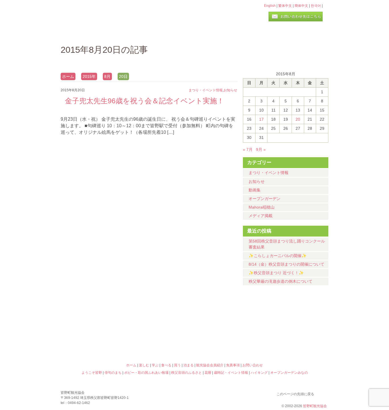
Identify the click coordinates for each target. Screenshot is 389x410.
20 (298, 119)
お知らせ (257, 181)
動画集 (255, 190)
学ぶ (168, 33)
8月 (107, 76)
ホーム (80, 33)
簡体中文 (301, 6)
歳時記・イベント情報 (295, 315)
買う (259, 33)
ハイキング (228, 340)
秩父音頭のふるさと (161, 340)
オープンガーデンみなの (295, 340)
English (270, 6)
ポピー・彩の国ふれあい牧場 (94, 340)
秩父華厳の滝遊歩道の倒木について (280, 281)
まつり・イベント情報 (268, 172)
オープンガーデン (265, 198)
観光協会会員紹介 (210, 365)
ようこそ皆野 (94, 315)
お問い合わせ (252, 365)
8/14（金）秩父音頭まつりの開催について (286, 264)
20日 (123, 76)
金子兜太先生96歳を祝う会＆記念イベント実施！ (144, 101)
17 (261, 119)
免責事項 (233, 365)
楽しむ (122, 33)
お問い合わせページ (296, 16)
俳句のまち (161, 315)
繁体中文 (285, 6)
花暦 (228, 315)
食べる (214, 33)
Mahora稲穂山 (262, 207)
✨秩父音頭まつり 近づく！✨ (276, 272)
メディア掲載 (261, 215)
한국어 (316, 6)
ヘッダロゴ (99, 14)
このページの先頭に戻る (322, 393)
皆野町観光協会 (315, 406)
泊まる (305, 33)
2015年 (89, 76)
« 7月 (248, 149)
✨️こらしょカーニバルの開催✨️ (278, 255)
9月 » (261, 149)
